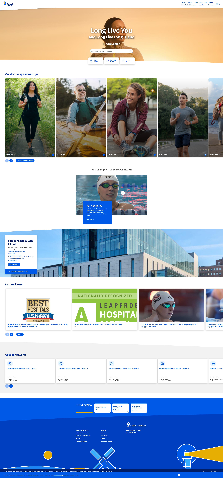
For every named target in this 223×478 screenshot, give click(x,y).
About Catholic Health (82, 430)
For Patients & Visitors (82, 433)
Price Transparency (64, 471)
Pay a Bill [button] (190, 2)
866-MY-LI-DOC (131, 433)
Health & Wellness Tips (100, 408)
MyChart (103, 430)
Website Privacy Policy (17, 471)
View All (20, 334)
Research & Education (107, 441)
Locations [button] (202, 5)
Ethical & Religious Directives (85, 471)
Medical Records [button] (198, 2)
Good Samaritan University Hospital (16, 251)
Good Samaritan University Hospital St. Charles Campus (21, 256)
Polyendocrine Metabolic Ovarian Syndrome (136, 408)
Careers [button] (211, 2)
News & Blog (104, 435)
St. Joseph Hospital (12, 260)
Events (103, 438)
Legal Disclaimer (8, 471)
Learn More (89, 219)
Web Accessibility (95, 471)
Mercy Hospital (11, 253)
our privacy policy (58, 475)
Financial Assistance (73, 471)
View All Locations (14, 264)
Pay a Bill (78, 438)
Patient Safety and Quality (106, 471)
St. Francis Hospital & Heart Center (16, 258)
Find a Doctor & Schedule (83, 435)
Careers (103, 433)
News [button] (206, 2)
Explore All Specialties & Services (25, 160)
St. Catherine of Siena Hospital (15, 255)
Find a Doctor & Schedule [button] (188, 5)
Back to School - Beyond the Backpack (118, 408)
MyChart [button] (184, 2)
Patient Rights (40, 471)
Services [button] (210, 5)
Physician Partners (81, 441)
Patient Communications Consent (51, 471)
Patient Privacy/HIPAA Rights (30, 471)
